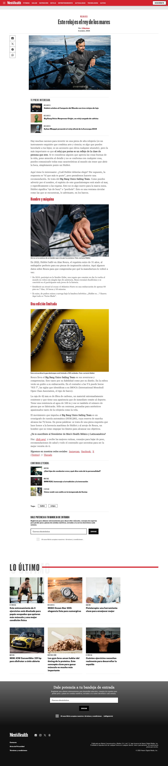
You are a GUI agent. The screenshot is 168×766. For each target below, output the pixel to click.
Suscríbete (159, 3)
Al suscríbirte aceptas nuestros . (67, 539)
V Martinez (86, 28)
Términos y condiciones (18, 750)
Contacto (13, 742)
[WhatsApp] (12, 55)
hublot (42, 506)
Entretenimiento (65, 3)
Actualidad (80, 3)
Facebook (86, 451)
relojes (53, 506)
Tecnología (93, 3)
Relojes (84, 16)
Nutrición (43, 3)
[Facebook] (12, 38)
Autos (103, 3)
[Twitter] (12, 44)
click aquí (41, 439)
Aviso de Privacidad (17, 746)
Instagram (74, 451)
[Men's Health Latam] (14, 3)
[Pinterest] (12, 49)
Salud (34, 3)
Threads (48, 454)
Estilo (53, 3)
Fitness (26, 3)
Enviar (93, 531)
